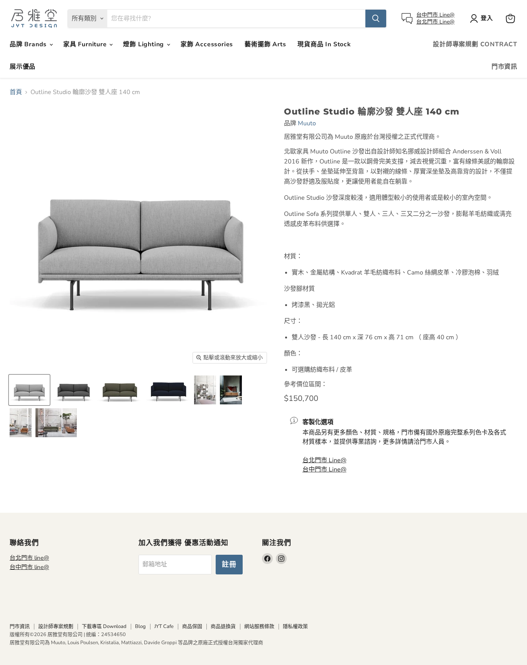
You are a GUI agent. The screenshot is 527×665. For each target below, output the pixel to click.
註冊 (229, 564)
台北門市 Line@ (435, 21)
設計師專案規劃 (55, 626)
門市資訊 (504, 66)
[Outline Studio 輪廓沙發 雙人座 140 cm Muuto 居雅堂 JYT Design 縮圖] (205, 390)
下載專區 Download (104, 626)
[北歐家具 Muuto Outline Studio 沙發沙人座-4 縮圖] (167, 390)
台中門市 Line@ (435, 15)
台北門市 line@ (29, 558)
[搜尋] (375, 18)
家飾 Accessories (207, 44)
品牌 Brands (29, 44)
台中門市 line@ (29, 567)
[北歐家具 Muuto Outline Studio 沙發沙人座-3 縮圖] (118, 390)
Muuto (307, 123)
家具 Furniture (85, 44)
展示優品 (22, 66)
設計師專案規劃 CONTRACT (475, 44)
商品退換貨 (223, 626)
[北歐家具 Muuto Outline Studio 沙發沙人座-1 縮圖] (29, 390)
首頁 (16, 92)
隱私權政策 (295, 626)
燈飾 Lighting (144, 44)
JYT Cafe (164, 626)
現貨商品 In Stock (324, 44)
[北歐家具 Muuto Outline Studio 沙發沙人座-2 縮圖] (73, 390)
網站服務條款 (259, 626)
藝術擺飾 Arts (265, 44)
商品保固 (192, 626)
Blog (140, 626)
